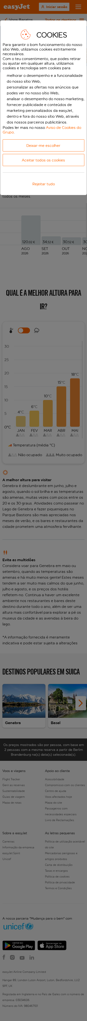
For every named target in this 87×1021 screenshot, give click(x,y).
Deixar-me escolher (43, 145)
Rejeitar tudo (43, 184)
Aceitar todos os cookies (43, 160)
